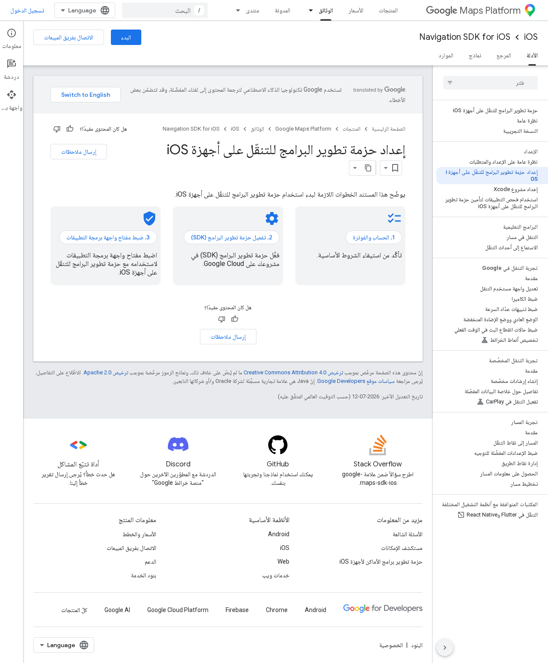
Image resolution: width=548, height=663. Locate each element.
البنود (417, 645)
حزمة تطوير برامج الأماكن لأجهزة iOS (381, 561)
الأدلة (532, 55)
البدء (126, 37)
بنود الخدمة (143, 575)
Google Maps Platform (303, 128)
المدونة (282, 10)
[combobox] (165, 10)
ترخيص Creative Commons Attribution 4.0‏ (293, 372)
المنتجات (388, 10)
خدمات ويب (275, 575)
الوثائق (326, 10)
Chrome (277, 609)
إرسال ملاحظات (78, 151)
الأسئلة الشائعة (408, 534)
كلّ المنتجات (74, 609)
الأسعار (355, 10)
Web (283, 561)
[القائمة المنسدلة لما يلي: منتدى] (235, 10)
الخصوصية (391, 645)
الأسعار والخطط (139, 534)
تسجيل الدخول (27, 10)
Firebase (237, 609)
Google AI (117, 609)
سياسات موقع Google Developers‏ (356, 381)
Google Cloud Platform (177, 609)
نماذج (475, 55)
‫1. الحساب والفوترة (374, 237)
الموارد (445, 55)
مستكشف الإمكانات (402, 547)
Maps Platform (490, 10)
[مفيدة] (69, 128)
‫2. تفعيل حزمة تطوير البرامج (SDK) (231, 237)
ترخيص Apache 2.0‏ (105, 372)
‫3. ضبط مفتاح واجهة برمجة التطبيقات (108, 237)
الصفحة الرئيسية (388, 128)
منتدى (252, 10)
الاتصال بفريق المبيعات (68, 37)
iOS (531, 37)
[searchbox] (490, 83)
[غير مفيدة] (57, 128)
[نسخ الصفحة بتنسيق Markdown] (368, 168)
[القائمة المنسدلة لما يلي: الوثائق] (308, 10)
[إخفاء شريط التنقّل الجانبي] (444, 647)
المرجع (504, 55)
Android (278, 534)
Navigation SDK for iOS (464, 37)
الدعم (150, 561)
